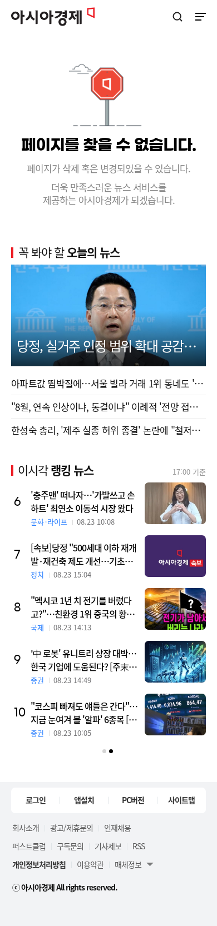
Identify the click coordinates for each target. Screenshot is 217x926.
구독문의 (70, 846)
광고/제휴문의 (71, 827)
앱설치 (84, 799)
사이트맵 (181, 799)
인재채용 (117, 827)
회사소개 (25, 827)
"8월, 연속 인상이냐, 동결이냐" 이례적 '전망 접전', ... (108, 407)
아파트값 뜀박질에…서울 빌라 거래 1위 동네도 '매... (108, 383)
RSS (138, 846)
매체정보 (128, 864)
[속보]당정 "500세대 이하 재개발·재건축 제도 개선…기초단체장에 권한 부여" (83, 554)
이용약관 (90, 864)
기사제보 (108, 846)
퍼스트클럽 (29, 846)
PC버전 (133, 799)
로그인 (36, 799)
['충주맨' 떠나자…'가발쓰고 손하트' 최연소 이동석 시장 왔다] (175, 503)
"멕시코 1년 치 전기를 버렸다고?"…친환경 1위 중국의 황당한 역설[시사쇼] (82, 607)
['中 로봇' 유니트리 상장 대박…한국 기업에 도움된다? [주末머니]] (175, 662)
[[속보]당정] (175, 556)
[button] (104, 751)
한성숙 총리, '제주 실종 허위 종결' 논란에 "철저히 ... (108, 430)
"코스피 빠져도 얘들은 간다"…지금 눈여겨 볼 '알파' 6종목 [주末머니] (84, 712)
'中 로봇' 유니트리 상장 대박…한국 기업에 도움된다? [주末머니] (83, 659)
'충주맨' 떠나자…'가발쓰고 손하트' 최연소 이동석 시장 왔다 (83, 501)
